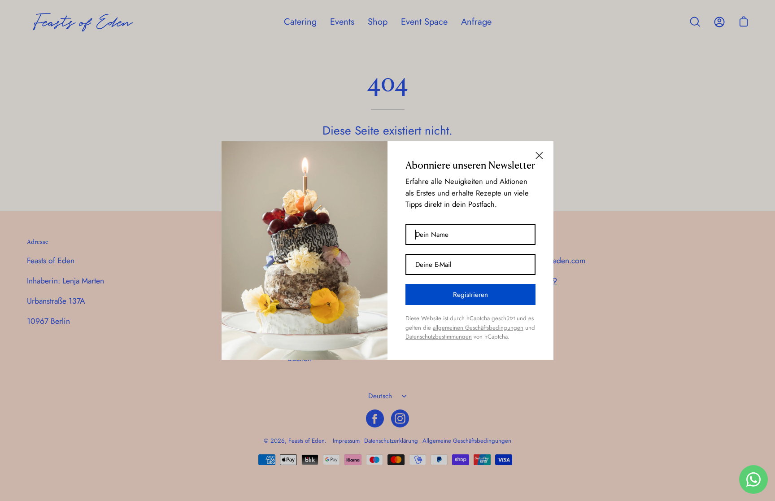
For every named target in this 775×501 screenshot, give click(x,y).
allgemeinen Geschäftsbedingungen (478, 327)
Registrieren (470, 295)
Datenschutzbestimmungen (438, 336)
